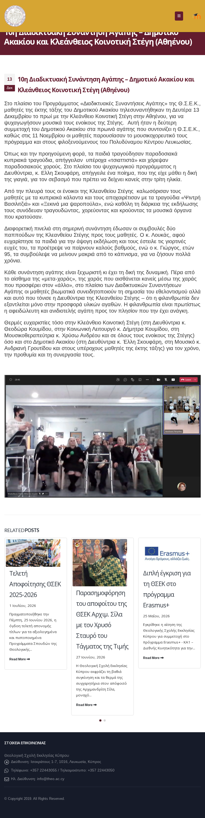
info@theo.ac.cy (50, 779)
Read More (18, 659)
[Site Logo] (15, 16)
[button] (179, 16)
